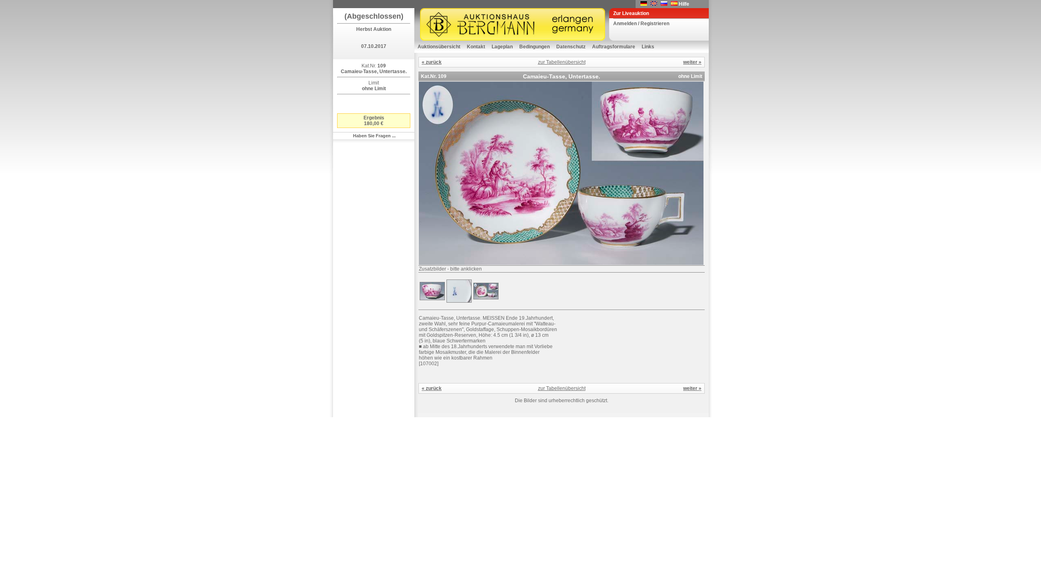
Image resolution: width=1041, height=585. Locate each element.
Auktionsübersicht (439, 47)
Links (648, 47)
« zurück (432, 62)
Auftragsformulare (613, 47)
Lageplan (502, 47)
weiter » (692, 62)
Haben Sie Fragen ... (374, 135)
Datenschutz (571, 47)
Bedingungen (534, 47)
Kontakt (476, 47)
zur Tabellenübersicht (562, 62)
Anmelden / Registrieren (641, 23)
